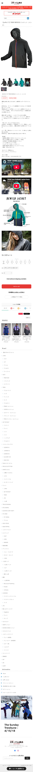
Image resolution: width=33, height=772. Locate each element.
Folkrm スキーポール (7, 463)
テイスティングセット (9, 599)
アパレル (6, 365)
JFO (5, 498)
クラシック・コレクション (10, 415)
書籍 (4, 577)
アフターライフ (7, 390)
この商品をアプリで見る (16, 297)
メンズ (5, 393)
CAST (4, 374)
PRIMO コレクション (8, 406)
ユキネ (5, 476)
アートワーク (7, 371)
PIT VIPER (5, 514)
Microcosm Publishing (9, 583)
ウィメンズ (6, 396)
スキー (5, 358)
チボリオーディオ (7, 631)
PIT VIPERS (6, 517)
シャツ (5, 431)
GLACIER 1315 (7, 457)
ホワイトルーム (6, 689)
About (4, 673)
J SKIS (4, 355)
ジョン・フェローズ (8, 552)
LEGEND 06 (6, 453)
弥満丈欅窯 (5, 545)
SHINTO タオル (6, 469)
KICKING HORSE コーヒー (9, 627)
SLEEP (4, 666)
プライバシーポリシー (8, 683)
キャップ (6, 618)
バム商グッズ (6, 561)
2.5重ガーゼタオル (8, 472)
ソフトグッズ (7, 381)
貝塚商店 (5, 656)
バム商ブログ (6, 676)
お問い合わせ (6, 679)
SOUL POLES (6, 523)
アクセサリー (7, 403)
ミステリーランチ (7, 529)
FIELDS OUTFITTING (7, 466)
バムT (5, 567)
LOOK (5, 539)
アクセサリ (6, 368)
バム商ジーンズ (7, 564)
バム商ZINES (7, 580)
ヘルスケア (6, 647)
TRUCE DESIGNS (7, 504)
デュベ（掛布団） (8, 637)
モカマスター (6, 621)
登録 (27, 758)
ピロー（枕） (7, 643)
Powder (5, 586)
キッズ (5, 400)
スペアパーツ (7, 384)
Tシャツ (6, 428)
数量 (2, 273)
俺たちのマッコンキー (8, 609)
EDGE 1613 (6, 460)
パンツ (5, 434)
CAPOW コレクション (9, 409)
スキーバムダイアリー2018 (9, 692)
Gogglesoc (6, 612)
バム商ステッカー (8, 571)
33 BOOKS (5, 593)
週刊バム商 (6, 574)
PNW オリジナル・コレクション (11, 419)
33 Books (6, 590)
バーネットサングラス (8, 444)
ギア (5, 362)
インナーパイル (7, 479)
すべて (5, 308)
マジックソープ (6, 653)
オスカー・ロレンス (8, 555)
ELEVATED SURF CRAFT (8, 510)
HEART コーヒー (6, 624)
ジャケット (6, 425)
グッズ (5, 602)
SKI (3, 662)
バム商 (5, 501)
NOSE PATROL (6, 526)
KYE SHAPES (6, 507)
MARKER (6, 542)
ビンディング (6, 533)
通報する (28, 317)
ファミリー (6, 650)
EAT (3, 659)
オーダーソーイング (8, 482)
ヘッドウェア (7, 438)
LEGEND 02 (6, 447)
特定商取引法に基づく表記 (9, 686)
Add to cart (16, 286)
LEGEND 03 (7, 450)
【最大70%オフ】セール (8, 352)
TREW (4, 387)
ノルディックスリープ (8, 634)
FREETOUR (6, 377)
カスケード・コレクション (10, 412)
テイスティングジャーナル (10, 596)
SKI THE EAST (6, 422)
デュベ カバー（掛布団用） (10, 640)
